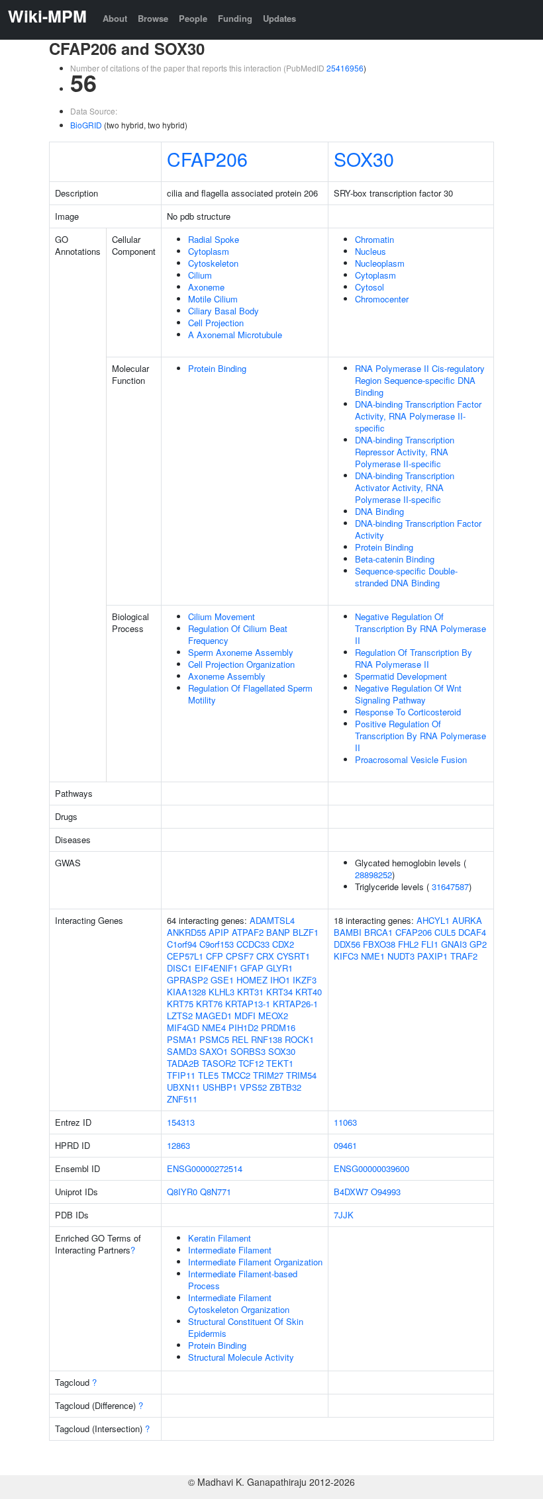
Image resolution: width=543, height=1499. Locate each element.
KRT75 (180, 1003)
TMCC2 (235, 1075)
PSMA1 (182, 1039)
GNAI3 (454, 944)
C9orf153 (216, 944)
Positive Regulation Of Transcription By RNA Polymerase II (420, 735)
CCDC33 (253, 944)
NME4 (214, 1027)
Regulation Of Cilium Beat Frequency (237, 634)
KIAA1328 (186, 991)
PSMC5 (214, 1039)
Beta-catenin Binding (394, 559)
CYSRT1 (293, 956)
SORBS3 (248, 1051)
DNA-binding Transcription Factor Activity (418, 529)
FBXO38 (379, 944)
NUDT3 (401, 956)
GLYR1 (279, 968)
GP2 (478, 944)
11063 (345, 1122)
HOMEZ (252, 980)
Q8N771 (215, 1191)
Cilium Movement (221, 616)
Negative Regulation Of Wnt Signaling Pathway (408, 694)
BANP (278, 932)
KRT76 (209, 1003)
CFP (214, 956)
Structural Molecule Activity (241, 1357)
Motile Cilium (213, 299)
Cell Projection (216, 322)
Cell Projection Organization (241, 664)
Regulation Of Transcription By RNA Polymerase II (413, 658)
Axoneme (206, 287)
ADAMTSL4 (272, 920)
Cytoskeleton (213, 263)
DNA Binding (379, 511)
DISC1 (179, 968)
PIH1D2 (243, 1027)
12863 (178, 1145)
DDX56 (347, 944)
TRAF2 (463, 956)
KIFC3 (346, 956)
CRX (265, 956)
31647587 (450, 886)
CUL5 (445, 932)
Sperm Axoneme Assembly (240, 652)
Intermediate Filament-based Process (242, 1279)
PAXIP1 (432, 956)
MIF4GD (183, 1027)
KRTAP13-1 (247, 1003)
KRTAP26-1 (295, 1003)
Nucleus (370, 251)
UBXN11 (183, 1087)
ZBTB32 (285, 1087)
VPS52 (253, 1087)
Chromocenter (382, 299)
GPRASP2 (187, 980)
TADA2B (183, 1063)
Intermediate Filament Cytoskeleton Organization (238, 1303)
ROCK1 (299, 1039)
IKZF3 (305, 980)
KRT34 (279, 991)
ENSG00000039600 (371, 1168)
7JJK (344, 1214)
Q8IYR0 (182, 1191)
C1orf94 (182, 944)
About (115, 18)
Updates (279, 18)
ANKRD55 (186, 932)
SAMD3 (182, 1051)
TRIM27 (268, 1075)
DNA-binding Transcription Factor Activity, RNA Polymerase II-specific (418, 416)
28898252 (373, 874)
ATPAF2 (248, 932)
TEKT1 (279, 1063)
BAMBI (348, 932)
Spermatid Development (401, 676)
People (193, 18)
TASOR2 (219, 1063)
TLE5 (208, 1075)
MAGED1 (213, 1015)
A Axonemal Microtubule (235, 334)
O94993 (386, 1191)
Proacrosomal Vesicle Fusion (411, 759)
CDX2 (283, 944)
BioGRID (86, 124)
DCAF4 (472, 932)
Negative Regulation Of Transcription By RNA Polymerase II (420, 628)
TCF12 (251, 1063)
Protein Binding (217, 368)
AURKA (467, 920)
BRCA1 (378, 932)
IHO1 (280, 980)
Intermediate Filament (230, 1250)
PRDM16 (278, 1027)
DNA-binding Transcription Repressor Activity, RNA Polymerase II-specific (404, 451)
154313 (181, 1122)
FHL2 (408, 944)
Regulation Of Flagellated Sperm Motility (250, 694)
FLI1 (429, 944)
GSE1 (222, 980)
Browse (153, 18)
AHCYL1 (433, 920)
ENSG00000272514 (204, 1168)
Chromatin (374, 239)
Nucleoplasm (380, 263)
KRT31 (250, 991)
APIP (219, 932)
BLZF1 (306, 932)
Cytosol (369, 287)
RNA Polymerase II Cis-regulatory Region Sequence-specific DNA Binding (420, 380)
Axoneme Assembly (227, 676)
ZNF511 (182, 1099)
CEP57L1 (185, 956)
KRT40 (308, 991)
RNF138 (266, 1039)
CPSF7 (240, 956)
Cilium (200, 275)
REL (240, 1039)
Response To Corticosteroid (408, 711)
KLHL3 (221, 991)
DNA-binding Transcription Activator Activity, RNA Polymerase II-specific (404, 487)
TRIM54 (301, 1075)
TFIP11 (181, 1075)
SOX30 (364, 158)
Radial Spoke (213, 239)
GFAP (252, 968)
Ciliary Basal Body (223, 310)
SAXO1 (213, 1051)
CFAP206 (207, 158)
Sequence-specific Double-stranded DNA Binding (406, 577)
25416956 (345, 67)
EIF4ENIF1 (216, 968)
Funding (235, 18)
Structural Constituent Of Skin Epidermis (245, 1327)
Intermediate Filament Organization (255, 1261)
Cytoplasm (208, 251)
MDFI (245, 1015)
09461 (345, 1145)
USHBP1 (220, 1087)
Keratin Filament (219, 1238)
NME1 (373, 956)
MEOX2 (273, 1015)
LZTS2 (180, 1015)
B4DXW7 (351, 1191)
